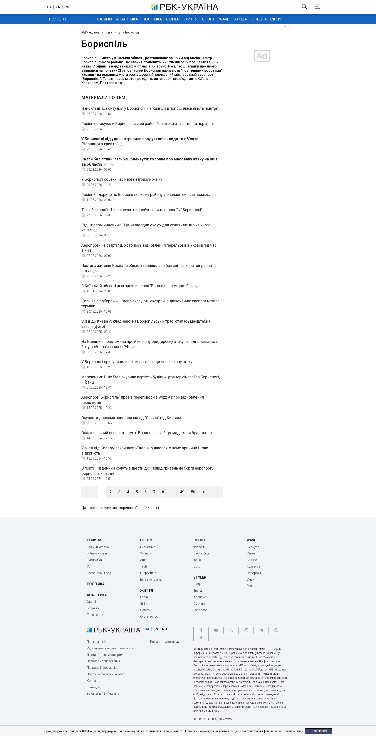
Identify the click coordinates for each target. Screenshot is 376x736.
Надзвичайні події (99, 573)
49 (182, 492)
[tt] (201, 637)
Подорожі (254, 573)
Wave (224, 19)
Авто (143, 560)
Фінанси (145, 553)
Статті (91, 601)
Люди (197, 584)
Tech (143, 566)
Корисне (199, 597)
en (58, 7)
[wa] (276, 630)
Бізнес (173, 19)
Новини (104, 19)
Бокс (197, 566)
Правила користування (103, 661)
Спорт (208, 19)
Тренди (198, 590)
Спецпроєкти (266, 19)
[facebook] (201, 630)
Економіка (94, 560)
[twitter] (231, 630)
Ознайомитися (293, 731)
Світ (90, 566)
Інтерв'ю (93, 608)
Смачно (199, 603)
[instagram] (246, 630)
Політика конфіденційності (106, 674)
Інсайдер (253, 547)
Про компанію (97, 641)
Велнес (252, 560)
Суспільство (149, 616)
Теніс (197, 560)
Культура (253, 566)
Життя (191, 19)
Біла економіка (151, 579)
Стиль (251, 553)
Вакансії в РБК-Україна (103, 693)
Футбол (198, 547)
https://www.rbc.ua (267, 657)
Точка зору (95, 614)
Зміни (144, 603)
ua (49, 7)
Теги (109, 32)
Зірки (250, 586)
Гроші (144, 597)
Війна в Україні (97, 553)
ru (66, 7)
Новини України (98, 547)
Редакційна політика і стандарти (110, 648)
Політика (152, 19)
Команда (93, 687)
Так (146, 508)
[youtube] (216, 630)
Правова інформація (102, 667)
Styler (240, 19)
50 (193, 492)
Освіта (145, 610)
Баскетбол (201, 553)
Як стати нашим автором (105, 655)
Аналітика (127, 19)
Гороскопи (201, 610)
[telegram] (261, 630)
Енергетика (148, 573)
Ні (157, 508)
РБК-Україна (90, 32)
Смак (250, 579)
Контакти (94, 680)
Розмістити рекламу (164, 641)
